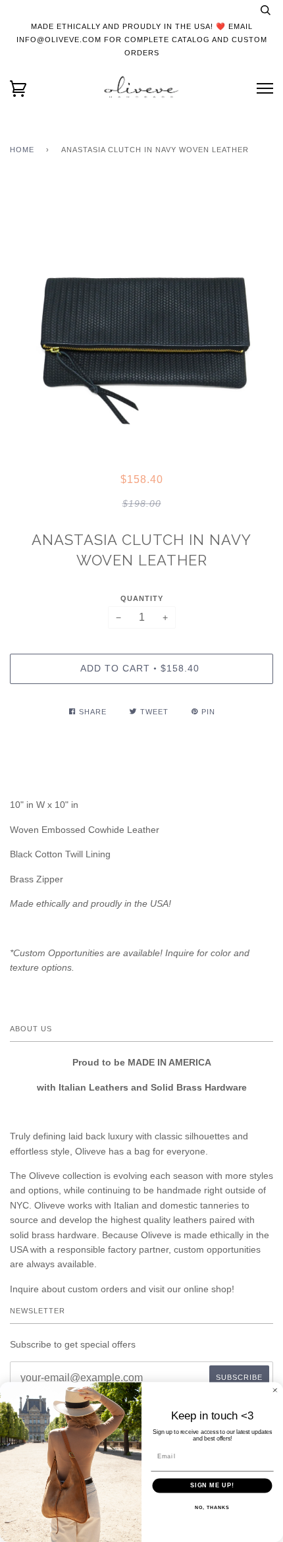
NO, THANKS (212, 1507)
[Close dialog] (274, 1390)
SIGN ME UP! (212, 1486)
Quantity (141, 598)
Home (22, 150)
